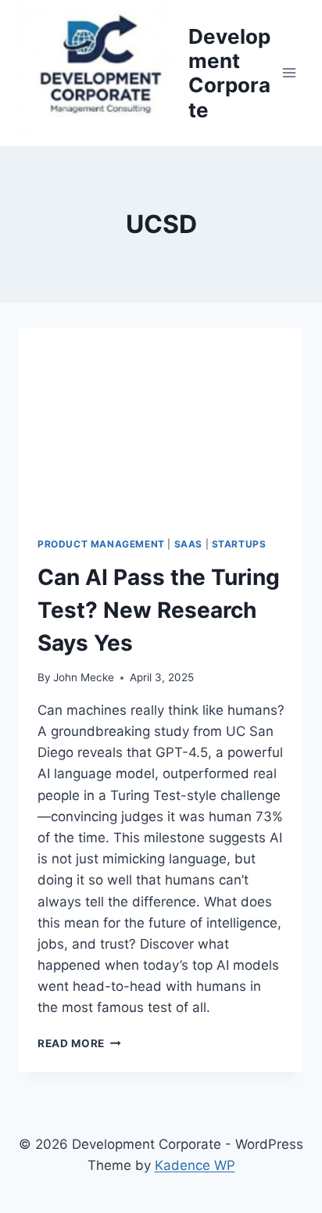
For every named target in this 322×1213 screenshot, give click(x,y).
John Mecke (83, 677)
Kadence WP (195, 1165)
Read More (77, 1043)
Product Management (101, 544)
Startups (239, 544)
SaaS (188, 544)
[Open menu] (288, 73)
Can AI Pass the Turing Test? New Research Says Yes (159, 610)
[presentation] (161, 423)
